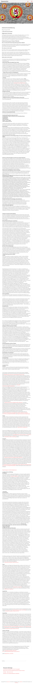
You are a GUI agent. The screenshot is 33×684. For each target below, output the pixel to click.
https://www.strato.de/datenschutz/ (19, 82)
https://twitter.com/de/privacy (22, 427)
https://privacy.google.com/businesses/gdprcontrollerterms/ (14, 626)
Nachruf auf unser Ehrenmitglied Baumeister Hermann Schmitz (14, 670)
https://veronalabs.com (14, 476)
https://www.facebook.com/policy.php (23, 413)
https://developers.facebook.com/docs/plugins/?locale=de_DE (14, 374)
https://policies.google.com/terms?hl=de (12, 651)
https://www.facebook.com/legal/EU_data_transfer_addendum (14, 412)
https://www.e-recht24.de (9, 653)
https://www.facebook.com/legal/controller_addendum (14, 402)
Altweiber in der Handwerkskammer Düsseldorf (11, 673)
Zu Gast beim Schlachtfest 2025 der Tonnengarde (11, 669)
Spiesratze (4, 1)
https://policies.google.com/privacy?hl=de (11, 562)
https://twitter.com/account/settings (10, 436)
